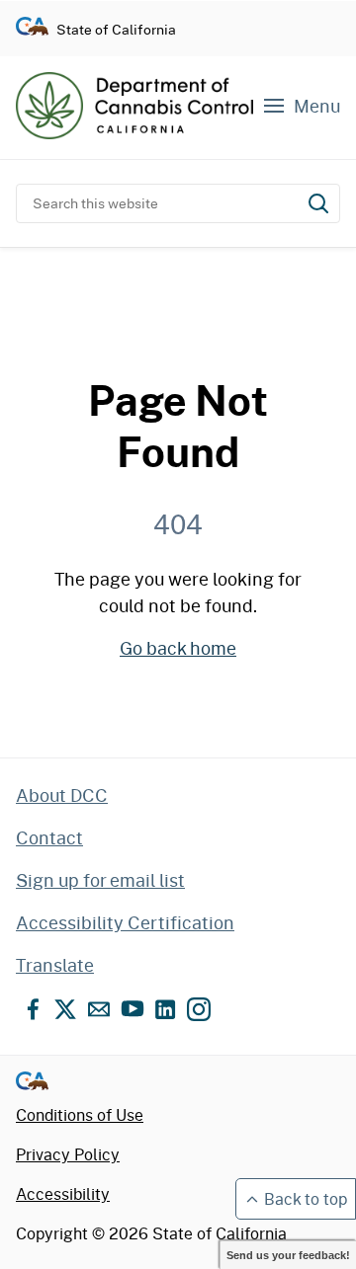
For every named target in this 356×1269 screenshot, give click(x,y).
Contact (49, 837)
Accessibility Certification (125, 922)
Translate (55, 965)
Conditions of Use (79, 1114)
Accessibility (63, 1193)
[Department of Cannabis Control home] (134, 105)
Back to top (305, 1198)
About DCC (62, 795)
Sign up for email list (100, 880)
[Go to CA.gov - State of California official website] (32, 29)
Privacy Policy (68, 1154)
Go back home (178, 648)
